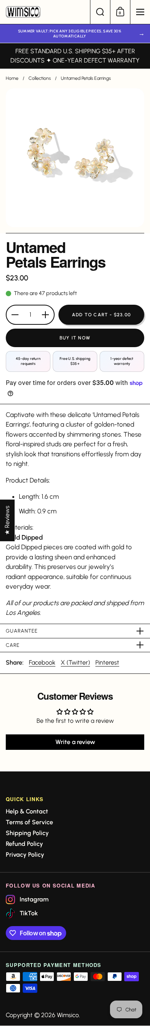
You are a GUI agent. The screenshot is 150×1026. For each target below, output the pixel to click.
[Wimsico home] (45, 12)
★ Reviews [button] (7, 520)
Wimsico (68, 1015)
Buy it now (75, 338)
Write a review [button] (75, 742)
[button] (100, 12)
